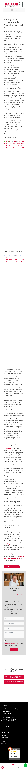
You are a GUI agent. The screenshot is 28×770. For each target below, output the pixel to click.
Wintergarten (9, 448)
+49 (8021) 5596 (10, 717)
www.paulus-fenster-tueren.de (9, 727)
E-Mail (16, 555)
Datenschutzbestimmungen (13, 643)
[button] (2, 767)
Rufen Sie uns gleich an (10, 553)
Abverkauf (4, 743)
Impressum (4, 735)
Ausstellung (7, 544)
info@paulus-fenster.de (7, 725)
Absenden (14, 650)
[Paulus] (14, 765)
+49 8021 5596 (9, 594)
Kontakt (3, 741)
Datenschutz (4, 737)
